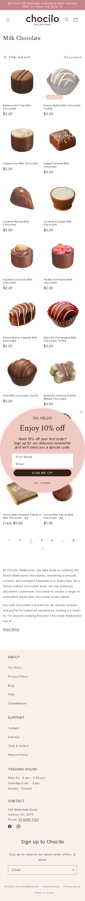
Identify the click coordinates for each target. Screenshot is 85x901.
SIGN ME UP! (42, 472)
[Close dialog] (81, 412)
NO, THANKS (42, 483)
